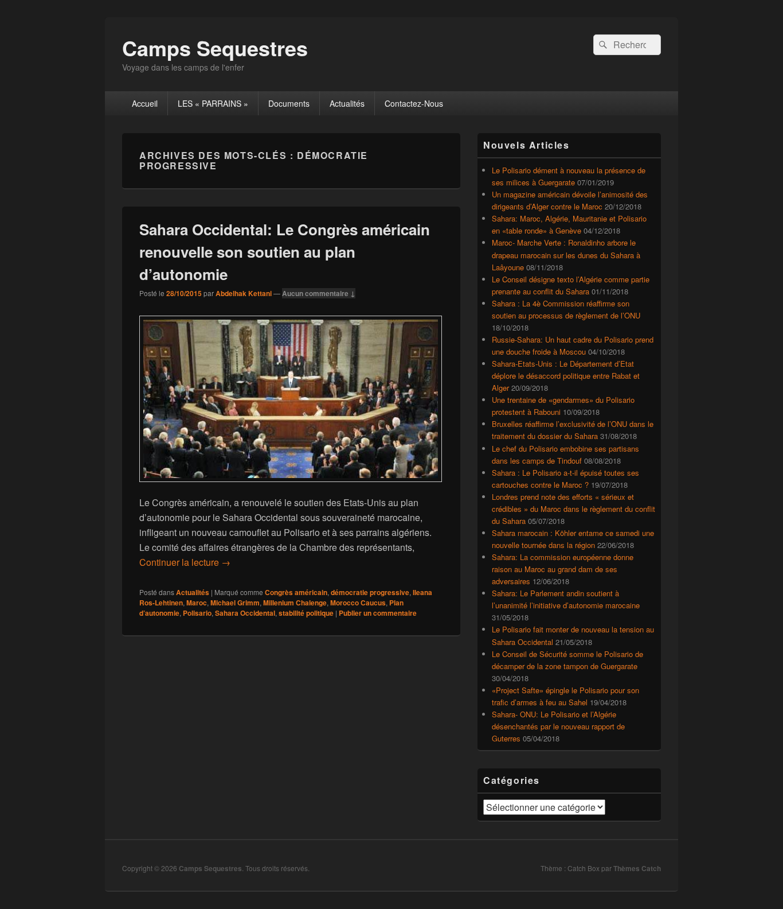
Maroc (196, 602)
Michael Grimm (235, 602)
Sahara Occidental (245, 613)
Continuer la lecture (184, 562)
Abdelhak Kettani (244, 293)
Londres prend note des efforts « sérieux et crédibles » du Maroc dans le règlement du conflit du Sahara (573, 508)
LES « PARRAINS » (213, 103)
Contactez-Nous (414, 103)
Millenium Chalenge (295, 602)
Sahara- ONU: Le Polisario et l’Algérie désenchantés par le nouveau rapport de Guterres (558, 726)
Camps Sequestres (215, 48)
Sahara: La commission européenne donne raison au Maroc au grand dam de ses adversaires (562, 568)
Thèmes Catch (637, 868)
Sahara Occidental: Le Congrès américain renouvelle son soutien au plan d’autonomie (284, 252)
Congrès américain (296, 592)
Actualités (347, 103)
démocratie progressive (370, 592)
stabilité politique (306, 613)
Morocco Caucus (358, 602)
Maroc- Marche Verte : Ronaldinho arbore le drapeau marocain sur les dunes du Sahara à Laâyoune (566, 254)
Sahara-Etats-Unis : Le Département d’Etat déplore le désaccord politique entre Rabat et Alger (566, 375)
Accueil (145, 103)
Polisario (197, 613)
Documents (289, 103)
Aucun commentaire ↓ (318, 293)
